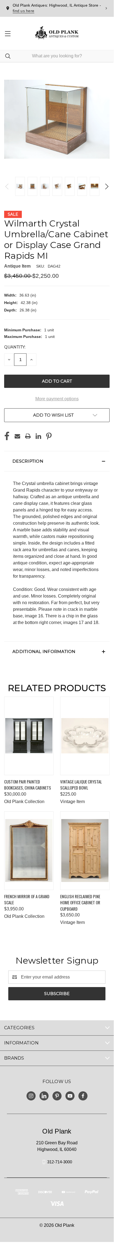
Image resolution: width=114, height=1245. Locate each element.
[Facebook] (7, 436)
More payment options (57, 398)
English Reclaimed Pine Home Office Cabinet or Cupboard (80, 902)
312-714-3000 (59, 1161)
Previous (7, 186)
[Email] (17, 436)
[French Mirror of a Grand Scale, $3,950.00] (28, 850)
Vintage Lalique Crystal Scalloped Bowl (81, 785)
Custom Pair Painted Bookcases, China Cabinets (27, 785)
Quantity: (14, 347)
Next (106, 186)
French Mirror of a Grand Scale (26, 899)
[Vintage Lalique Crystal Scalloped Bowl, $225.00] (84, 736)
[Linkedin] (38, 436)
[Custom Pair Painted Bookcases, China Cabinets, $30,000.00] (28, 736)
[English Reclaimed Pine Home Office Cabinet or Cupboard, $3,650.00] (84, 850)
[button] (57, 461)
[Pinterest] (49, 436)
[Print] (28, 436)
